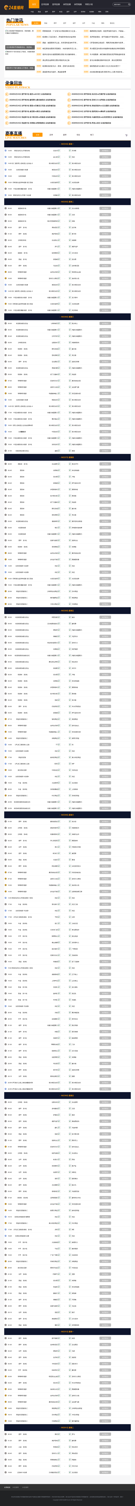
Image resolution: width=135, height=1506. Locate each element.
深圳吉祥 (55, 444)
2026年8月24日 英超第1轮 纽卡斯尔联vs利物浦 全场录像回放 (32, 117)
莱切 (56, 1434)
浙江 (56, 923)
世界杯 (83, 12)
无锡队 (74, 1000)
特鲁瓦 (74, 1172)
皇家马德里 (54, 540)
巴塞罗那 (55, 706)
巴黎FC (55, 1274)
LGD (73, 917)
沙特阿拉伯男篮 (52, 591)
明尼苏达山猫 (76, 272)
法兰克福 (75, 1051)
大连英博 (55, 783)
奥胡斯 (55, 668)
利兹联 (74, 374)
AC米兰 (55, 853)
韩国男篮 (75, 598)
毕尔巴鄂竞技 (76, 706)
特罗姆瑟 (75, 649)
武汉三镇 (75, 904)
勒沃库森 (75, 1025)
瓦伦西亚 (55, 361)
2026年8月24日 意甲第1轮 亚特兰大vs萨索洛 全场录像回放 (94, 100)
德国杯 (20, 253)
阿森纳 (74, 1460)
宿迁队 (74, 993)
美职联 (19, 1198)
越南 (56, 451)
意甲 (68, 12)
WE (73, 1229)
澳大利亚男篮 (76, 757)
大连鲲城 (55, 1242)
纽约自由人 (75, 725)
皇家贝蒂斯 (75, 361)
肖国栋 (55, 195)
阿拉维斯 (55, 866)
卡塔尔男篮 (54, 604)
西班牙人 (75, 1140)
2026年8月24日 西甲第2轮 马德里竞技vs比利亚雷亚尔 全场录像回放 (97, 117)
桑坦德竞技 (54, 821)
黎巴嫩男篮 (54, 598)
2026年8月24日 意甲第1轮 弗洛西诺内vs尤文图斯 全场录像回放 (95, 105)
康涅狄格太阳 (76, 381)
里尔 (56, 847)
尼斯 (73, 1274)
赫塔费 (74, 623)
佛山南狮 (55, 942)
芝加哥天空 (54, 381)
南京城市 (55, 949)
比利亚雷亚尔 (76, 866)
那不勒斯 (55, 1338)
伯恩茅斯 (55, 1057)
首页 (34, 4)
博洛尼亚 (55, 227)
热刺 (56, 700)
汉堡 (73, 215)
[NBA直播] (14, 7)
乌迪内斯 (75, 1128)
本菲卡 (74, 668)
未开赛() (105, 150)
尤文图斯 (55, 1185)
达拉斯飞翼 (75, 387)
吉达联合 (55, 240)
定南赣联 (55, 1019)
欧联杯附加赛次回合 (22, 662)
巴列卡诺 (75, 1466)
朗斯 (73, 1076)
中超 (32, 12)
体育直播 (67, 4)
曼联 (56, 1325)
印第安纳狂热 (76, 872)
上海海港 (75, 789)
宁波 (56, 1249)
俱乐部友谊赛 (22, 770)
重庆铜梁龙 (75, 1012)
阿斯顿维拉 (54, 1460)
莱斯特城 (75, 489)
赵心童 (55, 157)
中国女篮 (55, 770)
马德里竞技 (75, 1191)
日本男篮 (75, 591)
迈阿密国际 (54, 1198)
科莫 (73, 1338)
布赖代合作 (75, 834)
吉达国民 (55, 464)
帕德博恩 (75, 1038)
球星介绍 (89, 4)
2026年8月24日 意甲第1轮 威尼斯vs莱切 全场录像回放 (30, 111)
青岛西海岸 (75, 930)
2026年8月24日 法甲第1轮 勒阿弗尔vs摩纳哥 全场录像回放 (94, 111)
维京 (56, 528)
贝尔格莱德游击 (52, 623)
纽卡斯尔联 (54, 496)
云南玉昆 (75, 923)
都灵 (73, 1115)
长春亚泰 (75, 1255)
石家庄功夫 (54, 955)
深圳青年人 (75, 942)
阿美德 (55, 1447)
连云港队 (75, 987)
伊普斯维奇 (54, 489)
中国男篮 (75, 604)
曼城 (73, 860)
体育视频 (78, 4)
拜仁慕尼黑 (54, 840)
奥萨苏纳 (55, 234)
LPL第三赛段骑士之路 (22, 744)
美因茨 (55, 1038)
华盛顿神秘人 (53, 393)
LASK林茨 (54, 323)
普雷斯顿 (55, 547)
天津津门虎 (54, 930)
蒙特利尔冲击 (76, 1198)
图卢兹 (74, 1166)
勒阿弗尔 (75, 1178)
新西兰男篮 (75, 738)
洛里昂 (55, 1172)
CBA (106, 12)
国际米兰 (75, 1364)
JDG (56, 1229)
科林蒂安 (55, 1370)
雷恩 (56, 1312)
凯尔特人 (75, 323)
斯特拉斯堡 (54, 1076)
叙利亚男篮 (54, 757)
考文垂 (74, 355)
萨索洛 (55, 1115)
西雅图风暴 (75, 559)
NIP (73, 764)
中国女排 (55, 176)
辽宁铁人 (75, 974)
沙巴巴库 (55, 336)
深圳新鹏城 (54, 789)
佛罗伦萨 (75, 246)
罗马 (56, 246)
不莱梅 (74, 1299)
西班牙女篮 (54, 1268)
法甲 (75, 12)
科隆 (73, 221)
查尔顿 (74, 700)
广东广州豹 (54, 1255)
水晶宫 (55, 860)
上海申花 (55, 981)
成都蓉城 (55, 974)
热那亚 (74, 1357)
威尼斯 (74, 853)
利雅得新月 (75, 828)
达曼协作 (55, 342)
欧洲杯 (92, 12)
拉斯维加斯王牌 (77, 891)
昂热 (73, 1159)
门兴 (73, 1044)
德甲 (46, 12)
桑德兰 (55, 1293)
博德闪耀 (55, 368)
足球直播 (45, 4)
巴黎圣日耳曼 (76, 847)
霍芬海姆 (75, 1032)
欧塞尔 (55, 1159)
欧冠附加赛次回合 (22, 323)
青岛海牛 (55, 904)
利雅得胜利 (75, 342)
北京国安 (75, 783)
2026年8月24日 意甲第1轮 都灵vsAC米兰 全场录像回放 (30, 94)
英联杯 (22, 470)
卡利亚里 (55, 1364)
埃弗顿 (74, 547)
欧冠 (60, 12)
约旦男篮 (55, 795)
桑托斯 (74, 1370)
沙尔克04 (75, 253)
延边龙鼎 (75, 936)
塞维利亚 (55, 1191)
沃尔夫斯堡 (75, 208)
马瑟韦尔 (75, 636)
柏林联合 (55, 1051)
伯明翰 (55, 470)
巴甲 (19, 1370)
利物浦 (55, 961)
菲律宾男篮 (75, 795)
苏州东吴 (75, 1019)
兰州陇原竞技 (53, 1472)
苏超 (19, 987)
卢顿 (73, 477)
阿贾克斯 (55, 617)
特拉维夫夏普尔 (52, 643)
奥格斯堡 (55, 1319)
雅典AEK (55, 521)
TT (57, 744)
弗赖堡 (55, 636)
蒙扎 (56, 1128)
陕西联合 (55, 936)
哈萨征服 (55, 1153)
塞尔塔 (55, 1383)
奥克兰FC (75, 464)
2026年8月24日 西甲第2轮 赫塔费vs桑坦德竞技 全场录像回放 (32, 100)
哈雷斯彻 (55, 253)
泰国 (73, 451)
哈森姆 (74, 240)
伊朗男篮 (55, 738)
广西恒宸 (75, 949)
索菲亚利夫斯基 (77, 521)
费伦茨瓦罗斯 (53, 662)
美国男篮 (75, 719)
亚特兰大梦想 (53, 278)
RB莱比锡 (54, 1044)
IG (72, 744)
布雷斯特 (55, 1166)
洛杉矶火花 (75, 278)
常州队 (55, 1000)
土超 (20, 1447)
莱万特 (74, 234)
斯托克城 (55, 349)
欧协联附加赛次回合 (22, 617)
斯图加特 (75, 840)
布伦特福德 (75, 470)
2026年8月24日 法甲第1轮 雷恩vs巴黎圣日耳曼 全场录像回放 (32, 105)
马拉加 (55, 266)
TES (56, 917)
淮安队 (55, 987)
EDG (56, 764)
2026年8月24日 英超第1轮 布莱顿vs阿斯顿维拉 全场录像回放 (32, 123)
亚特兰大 (75, 643)
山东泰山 (75, 981)
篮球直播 (56, 4)
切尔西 (74, 259)
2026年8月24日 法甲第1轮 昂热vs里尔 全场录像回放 (91, 123)
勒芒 (73, 1312)
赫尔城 (74, 349)
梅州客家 (75, 1249)
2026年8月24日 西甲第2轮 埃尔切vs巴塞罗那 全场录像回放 (94, 94)
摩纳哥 (55, 630)
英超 (39, 12)
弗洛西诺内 (75, 1121)
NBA (99, 12)
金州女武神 (54, 272)
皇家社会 (75, 540)
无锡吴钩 (75, 955)
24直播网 (16, 1487)
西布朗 (74, 496)
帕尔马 (74, 1185)
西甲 (53, 12)
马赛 (73, 1351)
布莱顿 (55, 649)
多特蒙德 (55, 1108)
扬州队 (55, 993)
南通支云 (75, 1242)
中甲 (19, 936)
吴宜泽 (55, 150)
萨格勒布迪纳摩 (77, 528)
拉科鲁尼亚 (75, 266)
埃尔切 (74, 821)
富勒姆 (55, 259)
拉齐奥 (74, 227)
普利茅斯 (55, 355)
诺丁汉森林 (54, 374)
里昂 (56, 1178)
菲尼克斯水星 (76, 393)
